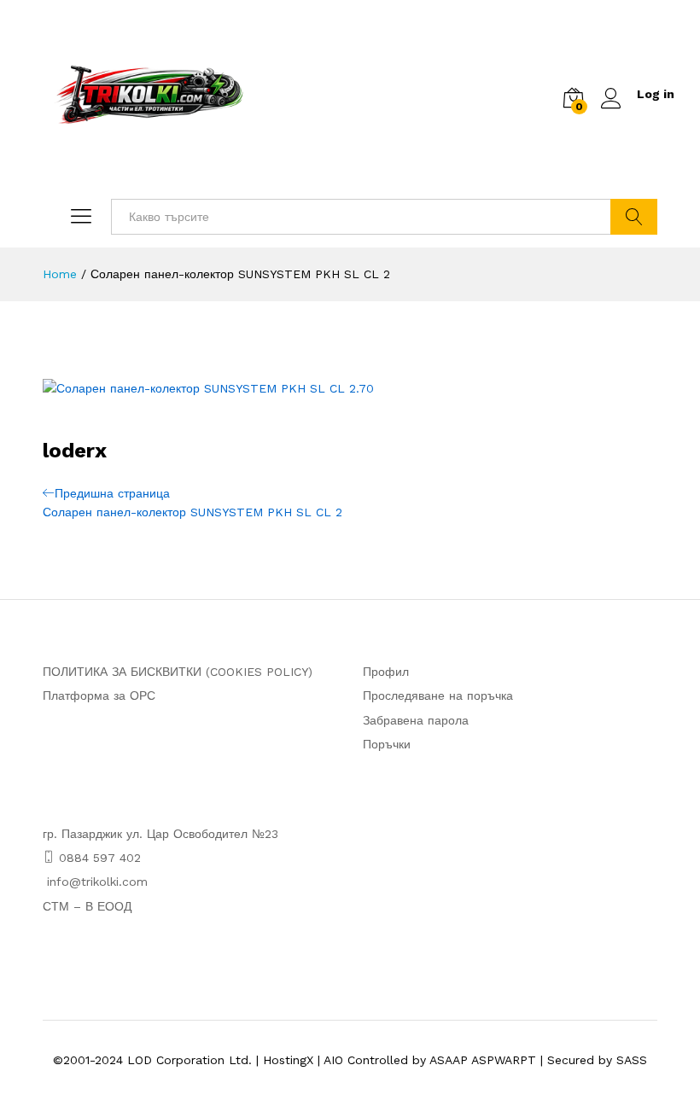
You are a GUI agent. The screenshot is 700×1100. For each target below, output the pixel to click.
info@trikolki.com (97, 881)
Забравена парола (416, 720)
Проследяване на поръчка (438, 695)
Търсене (633, 217)
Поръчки (387, 744)
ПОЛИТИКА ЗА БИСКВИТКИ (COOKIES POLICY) (177, 671)
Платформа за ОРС (99, 695)
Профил (386, 671)
